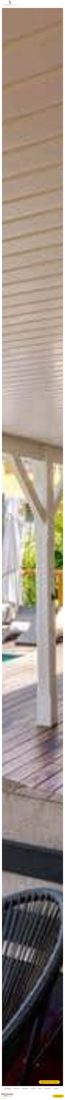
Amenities (25, 1088)
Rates (40, 1088)
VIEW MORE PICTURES (50, 1082)
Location (33, 1088)
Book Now (58, 1096)
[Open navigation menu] (62, 4)
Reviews (56, 1088)
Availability (47, 1088)
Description (7, 1088)
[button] (1, 1088)
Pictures (16, 1088)
